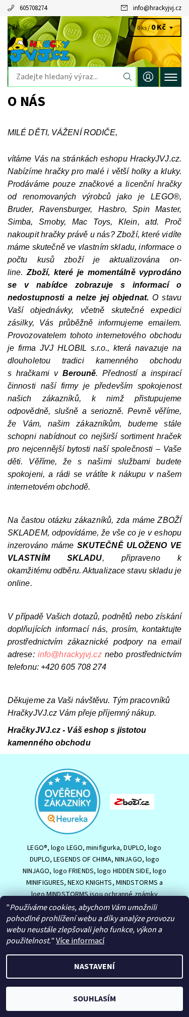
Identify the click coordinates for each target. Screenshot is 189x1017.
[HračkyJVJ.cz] (94, 49)
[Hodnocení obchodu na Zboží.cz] (132, 801)
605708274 (33, 8)
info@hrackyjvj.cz (157, 8)
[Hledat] (127, 77)
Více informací (80, 940)
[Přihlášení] (148, 77)
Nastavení (94, 966)
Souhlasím (94, 998)
